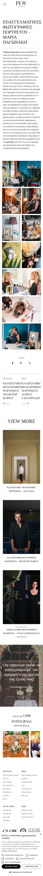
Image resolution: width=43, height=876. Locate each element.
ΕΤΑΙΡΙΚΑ (6, 796)
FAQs (23, 785)
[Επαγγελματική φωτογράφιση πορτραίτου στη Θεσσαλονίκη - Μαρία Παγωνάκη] (21, 173)
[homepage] (21, 4)
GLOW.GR (9, 142)
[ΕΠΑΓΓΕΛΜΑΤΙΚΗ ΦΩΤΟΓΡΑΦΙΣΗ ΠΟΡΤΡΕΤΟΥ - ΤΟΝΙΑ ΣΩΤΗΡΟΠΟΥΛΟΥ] (21, 597)
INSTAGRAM (7, 814)
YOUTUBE (6, 817)
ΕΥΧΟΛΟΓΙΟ (7, 792)
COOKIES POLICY (28, 817)
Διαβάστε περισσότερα (9, 851)
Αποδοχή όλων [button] (11, 866)
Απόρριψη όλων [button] (31, 866)
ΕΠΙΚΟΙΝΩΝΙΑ (26, 792)
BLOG (5, 799)
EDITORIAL (6, 789)
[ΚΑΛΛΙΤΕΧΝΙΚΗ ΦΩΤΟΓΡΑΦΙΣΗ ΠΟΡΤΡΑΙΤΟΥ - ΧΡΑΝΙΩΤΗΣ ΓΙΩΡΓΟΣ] (21, 527)
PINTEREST (7, 820)
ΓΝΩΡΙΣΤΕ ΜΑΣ (27, 782)
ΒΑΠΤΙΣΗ (6, 779)
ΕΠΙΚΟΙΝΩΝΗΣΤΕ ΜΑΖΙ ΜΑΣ (21, 687)
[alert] (21, 854)
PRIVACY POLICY (27, 814)
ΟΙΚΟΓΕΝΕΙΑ (7, 782)
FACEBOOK (7, 810)
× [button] (40, 834)
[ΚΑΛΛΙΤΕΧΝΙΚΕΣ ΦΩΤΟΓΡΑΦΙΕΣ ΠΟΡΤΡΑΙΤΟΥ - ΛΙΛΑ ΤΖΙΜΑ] (21, 457)
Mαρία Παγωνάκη (12, 52)
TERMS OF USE (27, 810)
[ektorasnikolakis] (34, 831)
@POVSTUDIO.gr (21, 726)
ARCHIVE (25, 796)
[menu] (4, 4)
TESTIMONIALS (27, 789)
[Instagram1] (16, 744)
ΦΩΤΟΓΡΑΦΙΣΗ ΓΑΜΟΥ (11, 775)
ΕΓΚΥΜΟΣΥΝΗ (8, 785)
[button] (21, 872)
